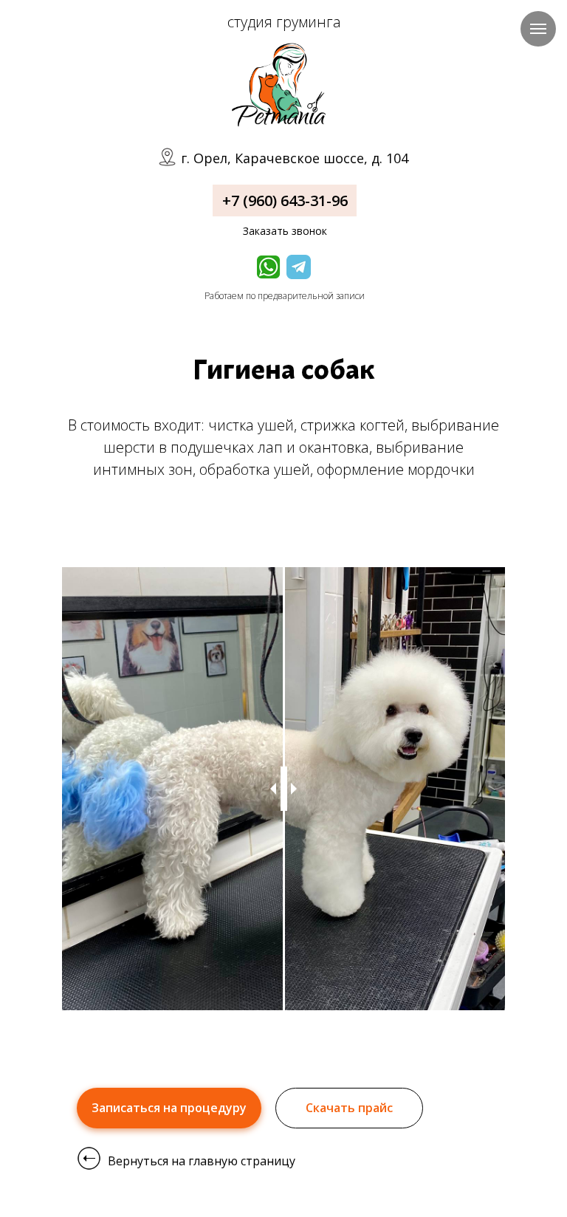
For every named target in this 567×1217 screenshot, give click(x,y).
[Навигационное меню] (538, 29)
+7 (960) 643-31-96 (285, 200)
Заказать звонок (285, 231)
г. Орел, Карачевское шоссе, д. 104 (294, 158)
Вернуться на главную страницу (201, 1161)
